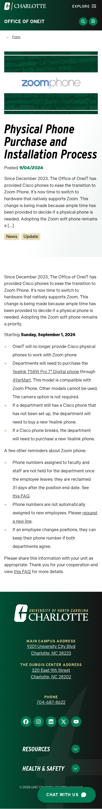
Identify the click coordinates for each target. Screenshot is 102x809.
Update (31, 236)
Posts (16, 37)
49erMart (22, 380)
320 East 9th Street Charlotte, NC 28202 (51, 674)
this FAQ (21, 496)
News (11, 236)
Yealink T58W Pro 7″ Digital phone (46, 371)
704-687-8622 (51, 702)
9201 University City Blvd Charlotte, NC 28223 (51, 650)
